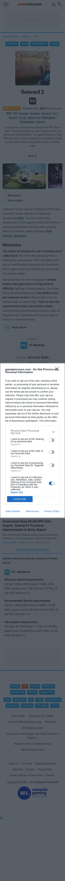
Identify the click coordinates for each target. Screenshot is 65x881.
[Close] (58, 370)
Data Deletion (13, 511)
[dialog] (32, 440)
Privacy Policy (51, 511)
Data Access (32, 511)
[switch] (51, 440)
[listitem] (32, 431)
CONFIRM (19, 499)
